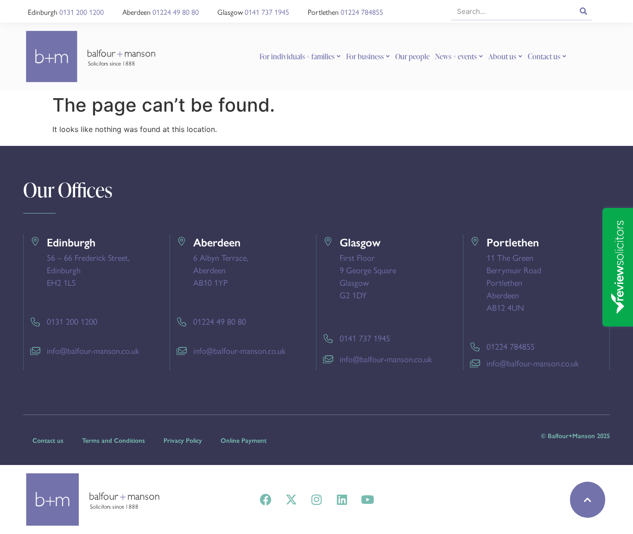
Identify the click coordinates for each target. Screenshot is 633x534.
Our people (412, 56)
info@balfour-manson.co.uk (93, 350)
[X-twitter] (291, 499)
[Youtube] (367, 499)
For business (365, 56)
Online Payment (243, 441)
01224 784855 (362, 11)
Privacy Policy (183, 441)
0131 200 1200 (81, 11)
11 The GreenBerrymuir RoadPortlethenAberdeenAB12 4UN (514, 282)
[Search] (583, 11)
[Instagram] (316, 499)
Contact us (544, 56)
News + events (456, 56)
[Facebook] (265, 499)
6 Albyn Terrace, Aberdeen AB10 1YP (220, 269)
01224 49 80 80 (175, 11)
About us (502, 56)
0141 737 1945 (267, 11)
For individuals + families (297, 56)
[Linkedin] (342, 499)
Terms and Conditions (113, 441)
